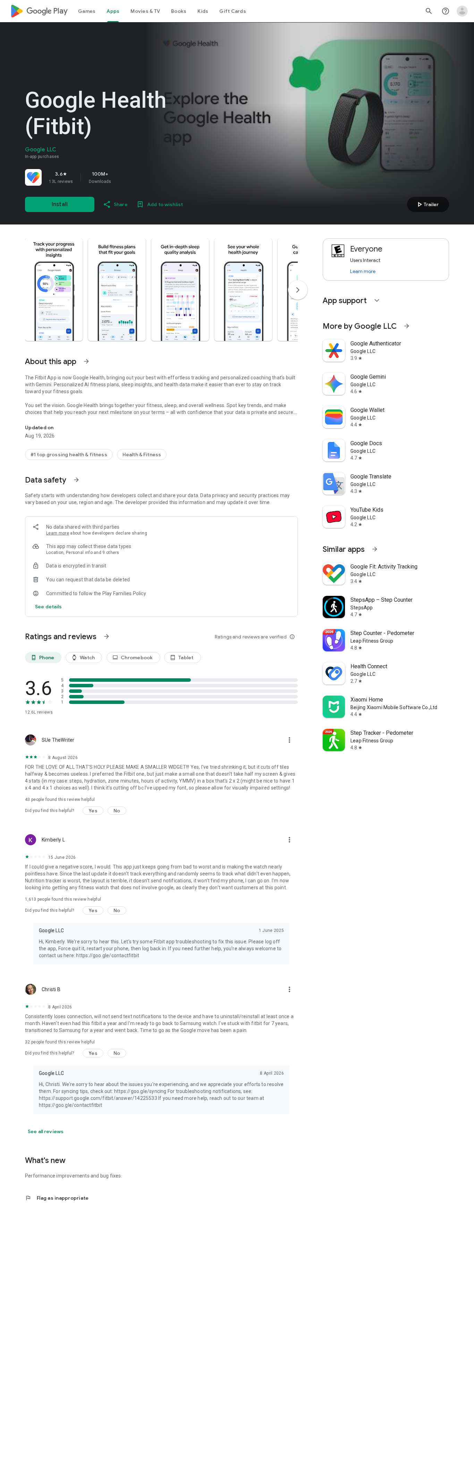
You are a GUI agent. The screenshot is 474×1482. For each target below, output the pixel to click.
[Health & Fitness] (142, 454)
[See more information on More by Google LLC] (406, 326)
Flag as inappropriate (56, 1198)
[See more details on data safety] (48, 606)
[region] (122, 177)
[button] (54, 289)
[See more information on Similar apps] (374, 549)
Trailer (427, 204)
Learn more (57, 533)
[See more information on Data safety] (76, 479)
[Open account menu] (462, 11)
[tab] (87, 11)
